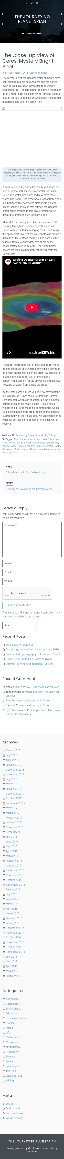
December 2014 (15, 927)
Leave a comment (39, 72)
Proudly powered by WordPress (23, 1148)
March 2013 (12, 971)
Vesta (51, 449)
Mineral (31, 446)
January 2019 (13, 764)
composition (33, 439)
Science (10, 1056)
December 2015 (15, 870)
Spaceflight (41, 435)
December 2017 (15, 793)
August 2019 (13, 760)
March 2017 (12, 812)
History (10, 1023)
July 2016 (11, 836)
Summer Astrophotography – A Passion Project (33, 654)
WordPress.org (14, 1118)
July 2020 (11, 755)
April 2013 (12, 966)
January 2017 (13, 822)
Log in (9, 1103)
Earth (20, 442)
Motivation (12, 1042)
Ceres (23, 439)
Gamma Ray (52, 442)
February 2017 (14, 817)
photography (13, 1047)
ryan (4, 72)
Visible (5, 452)
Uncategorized (14, 1075)
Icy (7, 446)
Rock (17, 449)
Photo (57, 446)
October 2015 (13, 880)
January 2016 (13, 865)
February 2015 (14, 918)
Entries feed (13, 1108)
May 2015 (11, 904)
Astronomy (21, 435)
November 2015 (15, 875)
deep (57, 439)
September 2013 (15, 951)
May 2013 (11, 961)
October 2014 (13, 937)
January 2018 (13, 788)
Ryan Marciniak (14, 700)
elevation (40, 442)
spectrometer (40, 449)
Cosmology (12, 1003)
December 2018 (15, 769)
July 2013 (11, 956)
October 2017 (13, 798)
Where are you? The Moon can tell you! (37, 687)
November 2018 (15, 774)
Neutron (40, 446)
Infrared (22, 446)
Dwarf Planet (9, 442)
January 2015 (13, 923)
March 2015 (12, 913)
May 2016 (11, 846)
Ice (3, 446)
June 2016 (12, 841)
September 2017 (15, 803)
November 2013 (15, 942)
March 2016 (12, 856)
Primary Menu (33, 33)
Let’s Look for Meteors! (19, 644)
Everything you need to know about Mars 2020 (32, 649)
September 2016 (15, 832)
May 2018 (11, 784)
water (13, 452)
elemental (29, 442)
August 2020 (13, 750)
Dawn (51, 439)
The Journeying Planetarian (32, 19)
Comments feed (15, 1113)
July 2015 (11, 894)
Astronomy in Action (38, 700)
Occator (49, 446)
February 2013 (14, 975)
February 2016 (14, 860)
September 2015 (15, 884)
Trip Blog (11, 1071)
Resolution (7, 449)
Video (58, 449)
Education (11, 1013)
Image (13, 446)
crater (44, 439)
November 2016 (15, 827)
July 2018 (11, 779)
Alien (16, 439)
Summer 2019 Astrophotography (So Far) (29, 663)
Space (31, 435)
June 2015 (12, 899)
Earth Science (13, 1008)
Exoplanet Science (16, 1018)
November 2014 (15, 932)
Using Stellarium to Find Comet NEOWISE (29, 659)
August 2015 (13, 889)
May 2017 (11, 808)
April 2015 (12, 908)
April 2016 (12, 851)
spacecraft (26, 449)
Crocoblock (32, 1151)
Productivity (13, 1051)
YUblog (52, 435)
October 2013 (13, 947)
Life (8, 1032)
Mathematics (13, 1037)
